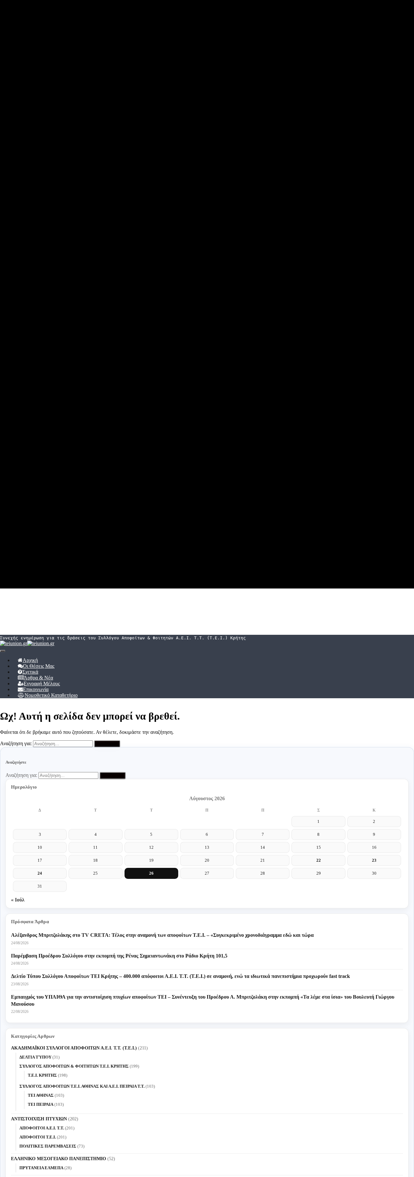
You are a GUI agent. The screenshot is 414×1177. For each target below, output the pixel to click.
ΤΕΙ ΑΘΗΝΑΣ (41, 1095)
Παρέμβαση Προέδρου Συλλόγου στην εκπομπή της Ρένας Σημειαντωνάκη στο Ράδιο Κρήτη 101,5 (119, 955)
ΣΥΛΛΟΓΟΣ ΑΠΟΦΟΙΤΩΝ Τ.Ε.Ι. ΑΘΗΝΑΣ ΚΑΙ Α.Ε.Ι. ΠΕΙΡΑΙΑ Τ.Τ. (82, 1086)
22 (318, 860)
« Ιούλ (18, 899)
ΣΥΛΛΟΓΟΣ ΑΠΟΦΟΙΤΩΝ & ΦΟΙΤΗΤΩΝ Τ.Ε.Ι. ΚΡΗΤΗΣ (74, 1066)
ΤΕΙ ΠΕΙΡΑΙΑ (40, 1104)
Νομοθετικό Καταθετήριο (51, 695)
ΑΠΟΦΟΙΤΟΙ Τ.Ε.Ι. (37, 1137)
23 (374, 860)
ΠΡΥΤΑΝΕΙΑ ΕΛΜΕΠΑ (41, 1167)
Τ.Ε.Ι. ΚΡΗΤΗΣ (42, 1075)
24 (40, 873)
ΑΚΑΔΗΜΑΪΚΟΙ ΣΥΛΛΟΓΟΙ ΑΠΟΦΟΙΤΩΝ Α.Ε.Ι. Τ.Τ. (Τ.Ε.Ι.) (74, 1048)
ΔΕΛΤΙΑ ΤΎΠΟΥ (35, 1057)
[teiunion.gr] (27, 643)
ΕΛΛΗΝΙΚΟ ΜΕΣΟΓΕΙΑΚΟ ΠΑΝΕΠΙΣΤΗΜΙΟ (58, 1158)
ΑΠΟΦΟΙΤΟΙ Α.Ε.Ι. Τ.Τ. (41, 1128)
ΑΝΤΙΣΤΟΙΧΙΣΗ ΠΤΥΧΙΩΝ (39, 1118)
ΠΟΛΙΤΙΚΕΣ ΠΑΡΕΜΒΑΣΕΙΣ (47, 1146)
